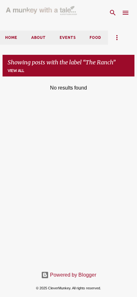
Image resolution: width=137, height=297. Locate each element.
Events (68, 37)
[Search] (113, 12)
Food (95, 37)
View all (16, 71)
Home (11, 37)
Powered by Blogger (72, 275)
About (38, 37)
